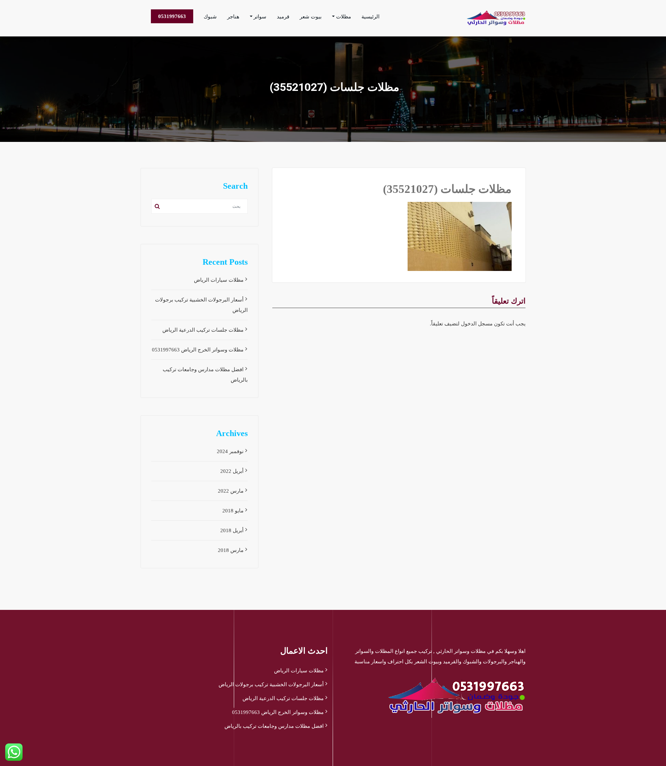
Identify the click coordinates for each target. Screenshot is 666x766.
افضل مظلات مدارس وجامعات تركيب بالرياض (274, 726)
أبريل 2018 (232, 530)
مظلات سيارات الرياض (219, 280)
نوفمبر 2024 (230, 451)
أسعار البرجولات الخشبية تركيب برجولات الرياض (271, 684)
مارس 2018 (231, 550)
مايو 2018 (233, 510)
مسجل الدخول (477, 323)
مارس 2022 (231, 491)
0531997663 (172, 16)
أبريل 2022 (232, 471)
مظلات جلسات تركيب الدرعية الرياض (203, 330)
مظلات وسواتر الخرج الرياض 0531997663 (198, 349)
